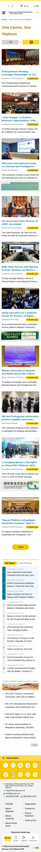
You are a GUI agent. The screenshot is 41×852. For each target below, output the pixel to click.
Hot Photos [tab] (26, 563)
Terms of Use (30, 820)
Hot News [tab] (10, 563)
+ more (34, 745)
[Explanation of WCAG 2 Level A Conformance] (36, 848)
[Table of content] (3, 13)
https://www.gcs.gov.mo (15, 790)
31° (26, 6)
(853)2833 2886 (12, 796)
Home (4, 19)
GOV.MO (9, 804)
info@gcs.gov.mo (13, 793)
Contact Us (30, 809)
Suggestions (30, 804)
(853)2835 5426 (29, 796)
